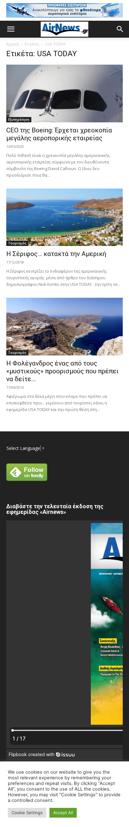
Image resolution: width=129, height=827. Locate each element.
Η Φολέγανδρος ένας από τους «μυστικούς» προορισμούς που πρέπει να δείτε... (62, 371)
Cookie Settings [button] (27, 812)
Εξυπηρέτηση (18, 119)
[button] (11, 29)
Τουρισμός (17, 243)
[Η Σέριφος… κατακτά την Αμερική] (64, 217)
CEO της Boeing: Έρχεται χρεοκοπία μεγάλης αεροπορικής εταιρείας (59, 134)
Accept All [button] (63, 812)
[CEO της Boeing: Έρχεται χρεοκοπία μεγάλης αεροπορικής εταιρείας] (64, 93)
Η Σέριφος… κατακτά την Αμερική (56, 254)
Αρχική (12, 44)
